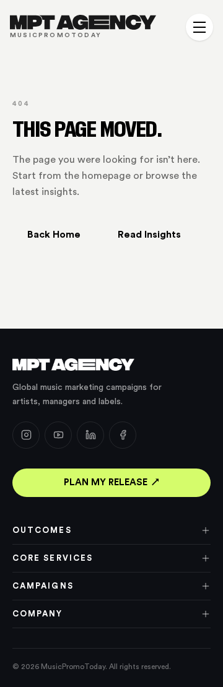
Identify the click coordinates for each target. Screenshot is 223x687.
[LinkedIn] (90, 435)
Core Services (52, 558)
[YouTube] (58, 435)
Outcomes (42, 530)
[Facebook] (122, 435)
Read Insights (149, 235)
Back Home (54, 235)
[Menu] (199, 27)
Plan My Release (105, 482)
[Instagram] (26, 435)
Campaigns (43, 586)
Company (37, 614)
